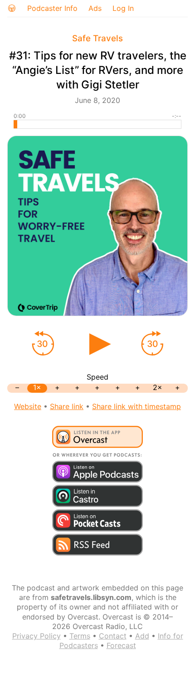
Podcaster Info (52, 8)
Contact (113, 635)
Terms (79, 635)
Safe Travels (97, 38)
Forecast (121, 645)
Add (142, 635)
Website (27, 406)
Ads (95, 8)
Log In (123, 8)
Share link (66, 406)
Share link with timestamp (136, 406)
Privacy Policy (36, 635)
